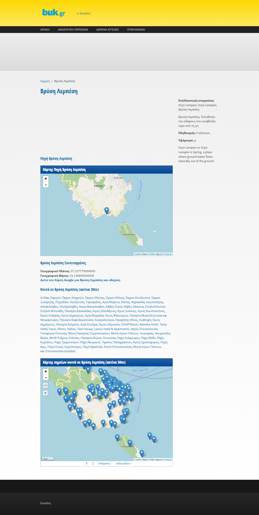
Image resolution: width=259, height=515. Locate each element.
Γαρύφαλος (93, 302)
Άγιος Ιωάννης (126, 311)
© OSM (151, 254)
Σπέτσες (74, 338)
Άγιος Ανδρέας (50, 315)
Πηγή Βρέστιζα (92, 347)
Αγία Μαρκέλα (94, 315)
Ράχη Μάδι (148, 338)
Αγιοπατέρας (154, 302)
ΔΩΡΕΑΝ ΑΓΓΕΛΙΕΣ (108, 29)
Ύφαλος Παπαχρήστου (117, 342)
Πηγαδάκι (62, 302)
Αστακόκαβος (49, 306)
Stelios (71, 329)
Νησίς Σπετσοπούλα (144, 329)
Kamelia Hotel (149, 324)
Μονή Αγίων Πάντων (125, 333)
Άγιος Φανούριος (116, 315)
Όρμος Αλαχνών (72, 297)
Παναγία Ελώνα (91, 338)
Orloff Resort (129, 324)
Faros (52, 329)
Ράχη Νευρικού (90, 342)
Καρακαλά (138, 302)
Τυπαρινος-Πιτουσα (53, 333)
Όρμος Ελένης (115, 297)
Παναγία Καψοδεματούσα (76, 320)
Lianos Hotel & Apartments (111, 329)
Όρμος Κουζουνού (138, 297)
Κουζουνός (77, 302)
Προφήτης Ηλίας (126, 320)
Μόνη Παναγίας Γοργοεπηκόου (88, 333)
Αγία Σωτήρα (89, 324)
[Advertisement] (129, 52)
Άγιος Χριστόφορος (146, 342)
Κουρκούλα (162, 333)
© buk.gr (168, 254)
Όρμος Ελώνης (94, 297)
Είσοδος (85, 13)
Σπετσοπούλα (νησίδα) (60, 351)
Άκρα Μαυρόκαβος (91, 306)
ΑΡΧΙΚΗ (44, 29)
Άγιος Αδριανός (109, 324)
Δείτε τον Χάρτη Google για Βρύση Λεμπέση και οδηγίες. (80, 280)
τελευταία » (123, 463)
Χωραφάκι (147, 333)
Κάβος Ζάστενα (134, 306)
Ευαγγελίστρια (104, 320)
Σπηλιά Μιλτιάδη (51, 311)
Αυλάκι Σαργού (50, 297)
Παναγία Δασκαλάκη (78, 311)
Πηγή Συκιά (55, 347)
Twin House (85, 329)
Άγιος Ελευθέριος (104, 311)
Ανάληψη (145, 320)
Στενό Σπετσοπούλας (118, 347)
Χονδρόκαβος (69, 306)
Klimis (62, 329)
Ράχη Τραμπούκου (66, 342)
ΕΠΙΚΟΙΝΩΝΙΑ (136, 29)
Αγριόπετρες (72, 347)
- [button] (46, 184)
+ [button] (46, 178)
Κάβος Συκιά (114, 306)
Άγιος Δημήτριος (72, 315)
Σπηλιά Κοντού (155, 306)
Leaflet (138, 254)
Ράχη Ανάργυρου (128, 338)
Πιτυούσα (109, 338)
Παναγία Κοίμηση (67, 324)
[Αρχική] (53, 13)
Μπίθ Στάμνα (58, 338)
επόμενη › (104, 463)
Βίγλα (44, 338)
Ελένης (125, 302)
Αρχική (45, 81)
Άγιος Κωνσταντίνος (151, 311)
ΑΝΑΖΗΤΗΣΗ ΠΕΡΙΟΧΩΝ (73, 29)
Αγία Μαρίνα (110, 302)
